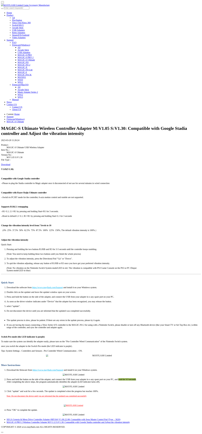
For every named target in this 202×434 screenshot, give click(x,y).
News (9, 102)
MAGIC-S (22, 72)
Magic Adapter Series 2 (28, 92)
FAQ (14, 42)
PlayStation (17, 20)
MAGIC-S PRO (25, 55)
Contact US (12, 104)
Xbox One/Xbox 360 (21, 23)
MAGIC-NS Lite (25, 70)
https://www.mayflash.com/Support (47, 287)
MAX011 (22, 77)
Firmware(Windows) (21, 45)
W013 (20, 97)
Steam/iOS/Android (20, 35)
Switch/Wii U (18, 25)
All (13, 18)
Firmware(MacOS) (20, 85)
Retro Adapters (18, 32)
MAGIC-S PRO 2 (26, 57)
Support (10, 40)
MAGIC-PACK (25, 75)
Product (10, 15)
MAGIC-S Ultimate (26, 60)
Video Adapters (19, 37)
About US (16, 109)
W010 (20, 80)
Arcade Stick (17, 27)
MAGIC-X (22, 67)
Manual (15, 99)
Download (5, 164)
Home (9, 13)
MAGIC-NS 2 (24, 65)
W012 (20, 82)
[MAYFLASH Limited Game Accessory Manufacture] (101, 5)
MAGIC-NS (23, 62)
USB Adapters (18, 30)
